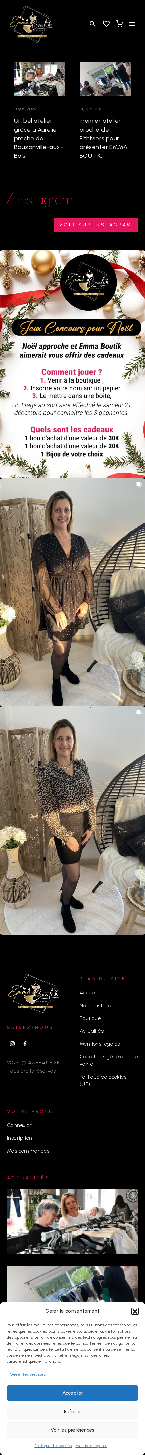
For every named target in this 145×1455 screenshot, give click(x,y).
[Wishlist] (106, 24)
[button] (135, 1311)
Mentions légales (91, 1445)
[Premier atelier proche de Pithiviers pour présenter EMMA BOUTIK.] (105, 79)
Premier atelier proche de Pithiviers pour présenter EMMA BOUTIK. (103, 138)
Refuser (72, 1412)
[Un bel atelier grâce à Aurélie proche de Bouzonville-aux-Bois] (39, 79)
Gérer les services (28, 1374)
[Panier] (120, 24)
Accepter (72, 1393)
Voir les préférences (72, 1430)
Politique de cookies (53, 1445)
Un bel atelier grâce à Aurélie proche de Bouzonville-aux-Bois (38, 138)
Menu (132, 24)
